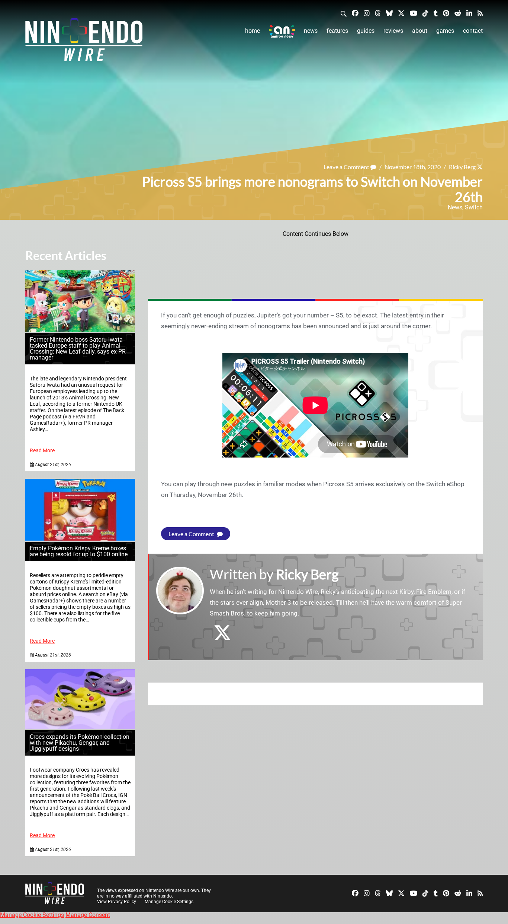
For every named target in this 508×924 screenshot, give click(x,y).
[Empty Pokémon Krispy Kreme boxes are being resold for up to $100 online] (80, 538)
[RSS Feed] (480, 12)
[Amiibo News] (282, 31)
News (311, 30)
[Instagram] (367, 12)
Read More (42, 450)
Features (337, 30)
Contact (473, 30)
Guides (365, 30)
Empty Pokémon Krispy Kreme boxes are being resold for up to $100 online (79, 551)
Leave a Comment (347, 166)
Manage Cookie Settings (169, 901)
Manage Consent (87, 914)
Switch (474, 207)
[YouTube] (413, 12)
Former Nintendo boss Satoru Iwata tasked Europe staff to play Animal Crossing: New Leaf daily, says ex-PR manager (78, 348)
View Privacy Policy (116, 901)
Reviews (393, 30)
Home (252, 30)
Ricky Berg (462, 166)
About (419, 30)
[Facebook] (355, 12)
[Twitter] (401, 12)
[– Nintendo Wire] (83, 42)
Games (445, 30)
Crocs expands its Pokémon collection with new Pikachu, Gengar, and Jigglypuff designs (79, 742)
